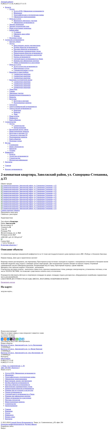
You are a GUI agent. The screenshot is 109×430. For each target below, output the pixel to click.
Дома (15, 114)
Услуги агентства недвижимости (25, 66)
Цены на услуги (15, 19)
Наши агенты (14, 116)
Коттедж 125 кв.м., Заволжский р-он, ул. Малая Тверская (21, 349)
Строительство (10, 122)
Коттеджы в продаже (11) (18, 133)
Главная (8, 165)
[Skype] (20, 339)
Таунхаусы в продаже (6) (18, 135)
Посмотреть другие (8, 282)
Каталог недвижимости (13, 169)
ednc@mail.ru (5, 358)
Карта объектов (15, 120)
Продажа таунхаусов (12, 400)
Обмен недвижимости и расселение (27, 63)
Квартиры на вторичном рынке (20, 80)
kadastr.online (14, 30)
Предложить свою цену (9, 212)
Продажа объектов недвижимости (26, 49)
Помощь (17, 36)
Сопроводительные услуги (23, 70)
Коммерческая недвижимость (20, 95)
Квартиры (17, 110)
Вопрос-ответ (10, 417)
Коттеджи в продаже (21, 101)
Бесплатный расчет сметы (18, 129)
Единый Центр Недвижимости (21, 422)
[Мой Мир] (8, 339)
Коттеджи (12, 99)
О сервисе (17, 32)
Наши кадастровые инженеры (20, 28)
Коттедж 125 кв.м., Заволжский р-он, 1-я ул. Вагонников (21, 345)
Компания (8, 411)
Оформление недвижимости (24, 22)
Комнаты (12, 97)
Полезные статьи (15, 38)
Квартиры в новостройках (19, 72)
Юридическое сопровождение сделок (27, 51)
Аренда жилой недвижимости (20, 108)
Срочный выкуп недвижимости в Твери (28, 59)
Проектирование (20, 127)
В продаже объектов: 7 (9, 245)
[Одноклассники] (5, 339)
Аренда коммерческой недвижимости (23, 106)
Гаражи (12, 91)
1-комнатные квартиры (22, 74)
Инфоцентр (13, 118)
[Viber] (14, 339)
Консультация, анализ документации (27, 45)
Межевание (18, 13)
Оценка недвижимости (22, 57)
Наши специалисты (16, 147)
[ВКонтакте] (2, 339)
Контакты (8, 162)
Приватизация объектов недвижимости (28, 53)
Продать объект (15, 42)
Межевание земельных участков (25, 21)
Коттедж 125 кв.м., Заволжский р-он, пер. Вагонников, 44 (22, 353)
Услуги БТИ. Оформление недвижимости (29, 11)
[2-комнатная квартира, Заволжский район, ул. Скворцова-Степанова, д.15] (54, 186)
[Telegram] (23, 339)
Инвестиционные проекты (19, 131)
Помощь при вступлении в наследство (28, 55)
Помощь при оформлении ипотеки (26, 61)
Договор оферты (31, 424)
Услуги (11, 9)
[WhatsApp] (17, 339)
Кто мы (7, 143)
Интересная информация (18, 160)
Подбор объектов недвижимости (25, 47)
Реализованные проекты (22, 103)
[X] (11, 339)
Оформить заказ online (22, 34)
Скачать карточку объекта (10, 210)
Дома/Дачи (13, 89)
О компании (13, 145)
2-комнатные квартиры (22, 76)
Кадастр (8, 7)
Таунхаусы (13, 105)
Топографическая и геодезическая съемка (29, 15)
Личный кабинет (7, 2)
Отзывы (12, 150)
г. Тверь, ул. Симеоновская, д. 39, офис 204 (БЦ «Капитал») (13, 367)
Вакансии (12, 148)
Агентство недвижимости (14, 40)
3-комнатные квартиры (22, 78)
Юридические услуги (21, 68)
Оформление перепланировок (24, 17)
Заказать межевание (16, 24)
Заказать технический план (19, 26)
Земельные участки (16, 93)
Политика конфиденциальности (12, 424)
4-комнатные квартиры (22, 87)
